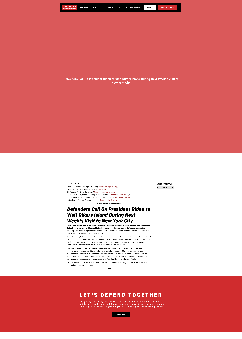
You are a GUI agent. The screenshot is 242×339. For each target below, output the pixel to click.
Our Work (84, 7)
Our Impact (96, 7)
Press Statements (165, 188)
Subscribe (121, 314)
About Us (123, 7)
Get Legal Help (110, 7)
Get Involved (135, 7)
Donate (150, 7)
